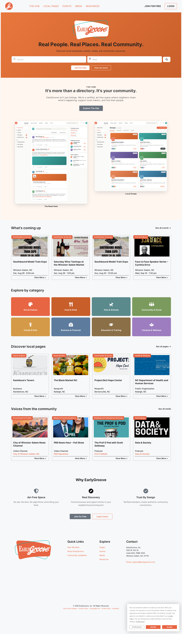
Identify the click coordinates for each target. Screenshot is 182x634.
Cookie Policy (106, 608)
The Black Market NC (65, 380)
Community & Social (22, 237)
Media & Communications (65, 418)
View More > (40, 277)
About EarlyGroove (75, 551)
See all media (164, 409)
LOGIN (170, 6)
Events (102, 551)
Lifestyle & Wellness (151, 330)
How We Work (73, 547)
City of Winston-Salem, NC (26, 454)
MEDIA (78, 6)
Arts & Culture (141, 237)
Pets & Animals (111, 310)
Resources (104, 559)
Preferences (137, 627)
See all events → (163, 228)
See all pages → (163, 346)
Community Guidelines (77, 555)
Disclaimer (115, 608)
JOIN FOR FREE (152, 6)
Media (102, 555)
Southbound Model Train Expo (30, 261)
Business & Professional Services (108, 418)
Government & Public (22, 418)
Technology (140, 418)
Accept (169, 627)
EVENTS (66, 6)
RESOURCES (93, 6)
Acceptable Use (95, 608)
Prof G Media (100, 454)
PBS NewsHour (61, 454)
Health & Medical (142, 355)
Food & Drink (71, 310)
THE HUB (34, 6)
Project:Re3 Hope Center (108, 380)
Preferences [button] (140, 622)
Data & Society (143, 442)
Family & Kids (30, 330)
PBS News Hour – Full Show (69, 442)
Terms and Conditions (70, 608)
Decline (153, 627)
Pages (102, 547)
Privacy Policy (83, 608)
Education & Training (111, 330)
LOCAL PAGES (51, 6)
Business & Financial (71, 330)
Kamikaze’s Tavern (23, 380)
